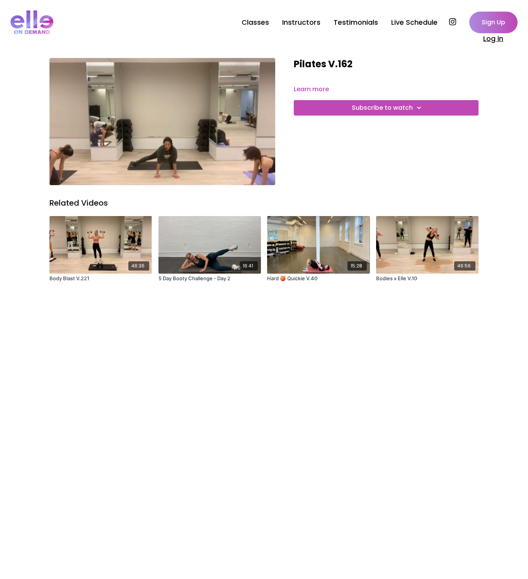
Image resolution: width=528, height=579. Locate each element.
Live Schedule (414, 22)
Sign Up (493, 22)
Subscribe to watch (382, 107)
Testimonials (356, 22)
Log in (493, 38)
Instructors (301, 22)
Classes (255, 22)
